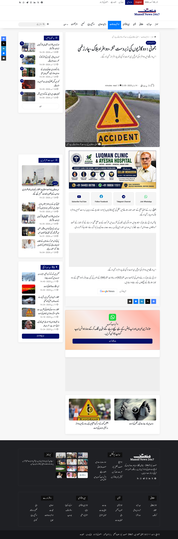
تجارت (51, 510)
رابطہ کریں (121, 2)
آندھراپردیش (137, 510)
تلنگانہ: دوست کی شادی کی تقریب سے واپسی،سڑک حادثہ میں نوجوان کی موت (48, 311)
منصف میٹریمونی (101, 467)
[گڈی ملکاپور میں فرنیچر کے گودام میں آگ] (28, 96)
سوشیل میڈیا (91, 24)
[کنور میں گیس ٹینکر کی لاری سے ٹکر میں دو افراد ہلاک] (28, 84)
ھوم (156, 24)
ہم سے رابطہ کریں (117, 472)
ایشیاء (86, 510)
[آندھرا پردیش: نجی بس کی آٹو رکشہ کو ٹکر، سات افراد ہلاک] (28, 59)
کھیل (82, 24)
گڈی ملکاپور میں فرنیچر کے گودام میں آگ (48, 94)
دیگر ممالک (69, 510)
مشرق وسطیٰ (84, 515)
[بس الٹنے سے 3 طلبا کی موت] (28, 289)
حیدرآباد (149, 24)
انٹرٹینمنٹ (74, 24)
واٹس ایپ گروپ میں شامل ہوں (100, 478)
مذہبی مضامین (102, 24)
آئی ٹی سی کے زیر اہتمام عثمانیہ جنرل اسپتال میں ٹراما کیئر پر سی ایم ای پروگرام (48, 206)
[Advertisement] (112, 72)
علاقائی (141, 24)
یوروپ (69, 515)
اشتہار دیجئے (113, 2)
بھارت (104, 505)
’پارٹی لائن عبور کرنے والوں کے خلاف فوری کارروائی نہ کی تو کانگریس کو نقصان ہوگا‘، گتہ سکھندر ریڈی (48, 245)
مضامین (51, 505)
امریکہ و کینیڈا (68, 505)
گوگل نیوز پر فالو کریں (116, 477)
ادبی (36, 505)
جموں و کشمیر (118, 510)
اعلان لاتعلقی (116, 534)
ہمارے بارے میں (100, 462)
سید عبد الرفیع (144, 86)
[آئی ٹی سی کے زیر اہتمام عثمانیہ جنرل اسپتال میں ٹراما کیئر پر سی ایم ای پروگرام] (28, 206)
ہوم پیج (120, 462)
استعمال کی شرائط (104, 2)
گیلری (35, 520)
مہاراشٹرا (138, 515)
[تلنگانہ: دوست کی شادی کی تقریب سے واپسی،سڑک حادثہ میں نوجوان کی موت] (28, 312)
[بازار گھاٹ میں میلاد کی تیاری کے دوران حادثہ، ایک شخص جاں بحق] (28, 72)
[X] (152, 478)
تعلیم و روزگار (33, 510)
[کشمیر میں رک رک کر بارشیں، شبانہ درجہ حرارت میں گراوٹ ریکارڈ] (28, 276)
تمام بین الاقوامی (83, 505)
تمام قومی (119, 505)
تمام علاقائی (154, 505)
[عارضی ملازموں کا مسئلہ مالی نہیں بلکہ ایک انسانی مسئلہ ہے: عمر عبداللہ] (28, 324)
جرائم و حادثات (114, 24)
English (138, 2)
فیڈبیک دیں (89, 534)
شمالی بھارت (118, 520)
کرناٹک (155, 515)
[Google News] (107, 291)
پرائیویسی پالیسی (107, 534)
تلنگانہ (155, 510)
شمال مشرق (102, 515)
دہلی (121, 515)
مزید (65, 24)
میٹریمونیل (129, 2)
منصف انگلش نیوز (117, 467)
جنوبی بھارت (102, 510)
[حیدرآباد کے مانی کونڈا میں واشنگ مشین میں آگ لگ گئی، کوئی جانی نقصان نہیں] (28, 231)
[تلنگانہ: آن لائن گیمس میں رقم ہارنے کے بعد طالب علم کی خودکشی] (28, 299)
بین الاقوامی (126, 24)
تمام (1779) (40, 336)
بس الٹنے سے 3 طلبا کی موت (51, 286)
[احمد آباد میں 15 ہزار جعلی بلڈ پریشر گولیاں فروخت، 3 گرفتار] (28, 47)
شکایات (82, 534)
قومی (134, 24)
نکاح (51, 520)
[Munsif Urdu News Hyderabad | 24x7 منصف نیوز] (147, 12)
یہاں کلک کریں (112, 341)
